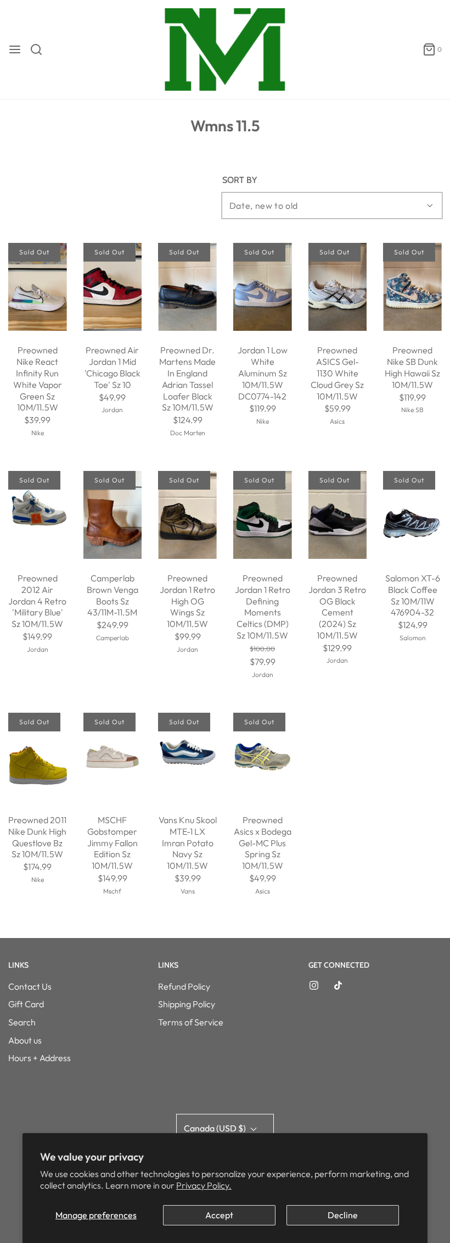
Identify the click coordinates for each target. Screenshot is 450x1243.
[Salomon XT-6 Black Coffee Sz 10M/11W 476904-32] (412, 515)
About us (25, 1040)
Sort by (239, 180)
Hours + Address (39, 1057)
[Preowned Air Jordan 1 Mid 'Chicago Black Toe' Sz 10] (112, 287)
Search (22, 1022)
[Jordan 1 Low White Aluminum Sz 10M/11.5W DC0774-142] (262, 287)
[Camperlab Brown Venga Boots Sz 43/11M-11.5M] (112, 515)
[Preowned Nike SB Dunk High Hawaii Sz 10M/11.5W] (412, 287)
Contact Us (30, 986)
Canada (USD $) (216, 1128)
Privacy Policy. (204, 1185)
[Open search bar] (40, 49)
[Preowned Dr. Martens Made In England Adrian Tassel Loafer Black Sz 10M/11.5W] (187, 287)
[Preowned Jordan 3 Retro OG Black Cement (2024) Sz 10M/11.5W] (337, 515)
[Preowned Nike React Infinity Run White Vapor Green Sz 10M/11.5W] (37, 287)
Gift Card (26, 1003)
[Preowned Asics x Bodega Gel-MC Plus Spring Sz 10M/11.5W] (262, 757)
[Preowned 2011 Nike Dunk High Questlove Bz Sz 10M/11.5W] (37, 757)
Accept (219, 1214)
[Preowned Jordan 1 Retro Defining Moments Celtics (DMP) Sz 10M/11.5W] (262, 515)
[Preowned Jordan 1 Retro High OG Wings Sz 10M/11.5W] (187, 515)
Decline (343, 1214)
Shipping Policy (186, 1003)
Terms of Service (190, 1022)
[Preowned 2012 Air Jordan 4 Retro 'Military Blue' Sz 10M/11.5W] (37, 515)
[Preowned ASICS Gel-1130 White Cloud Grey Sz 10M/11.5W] (337, 287)
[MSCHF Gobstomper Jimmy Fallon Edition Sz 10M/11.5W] (112, 757)
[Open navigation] (15, 49)
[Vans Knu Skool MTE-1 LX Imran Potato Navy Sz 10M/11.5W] (187, 757)
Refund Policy (184, 986)
